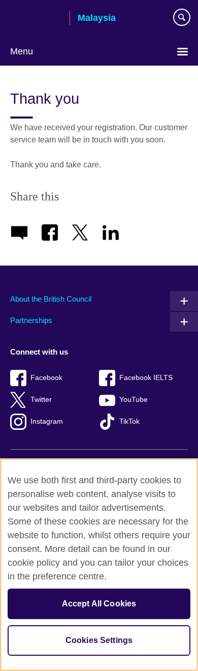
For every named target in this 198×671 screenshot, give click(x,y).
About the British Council (50, 299)
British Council (36, 18)
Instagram (46, 421)
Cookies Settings (99, 640)
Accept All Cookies (99, 603)
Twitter (41, 399)
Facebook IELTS (146, 378)
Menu (21, 51)
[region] (99, 564)
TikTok (129, 421)
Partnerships (31, 320)
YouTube (133, 399)
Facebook (46, 378)
